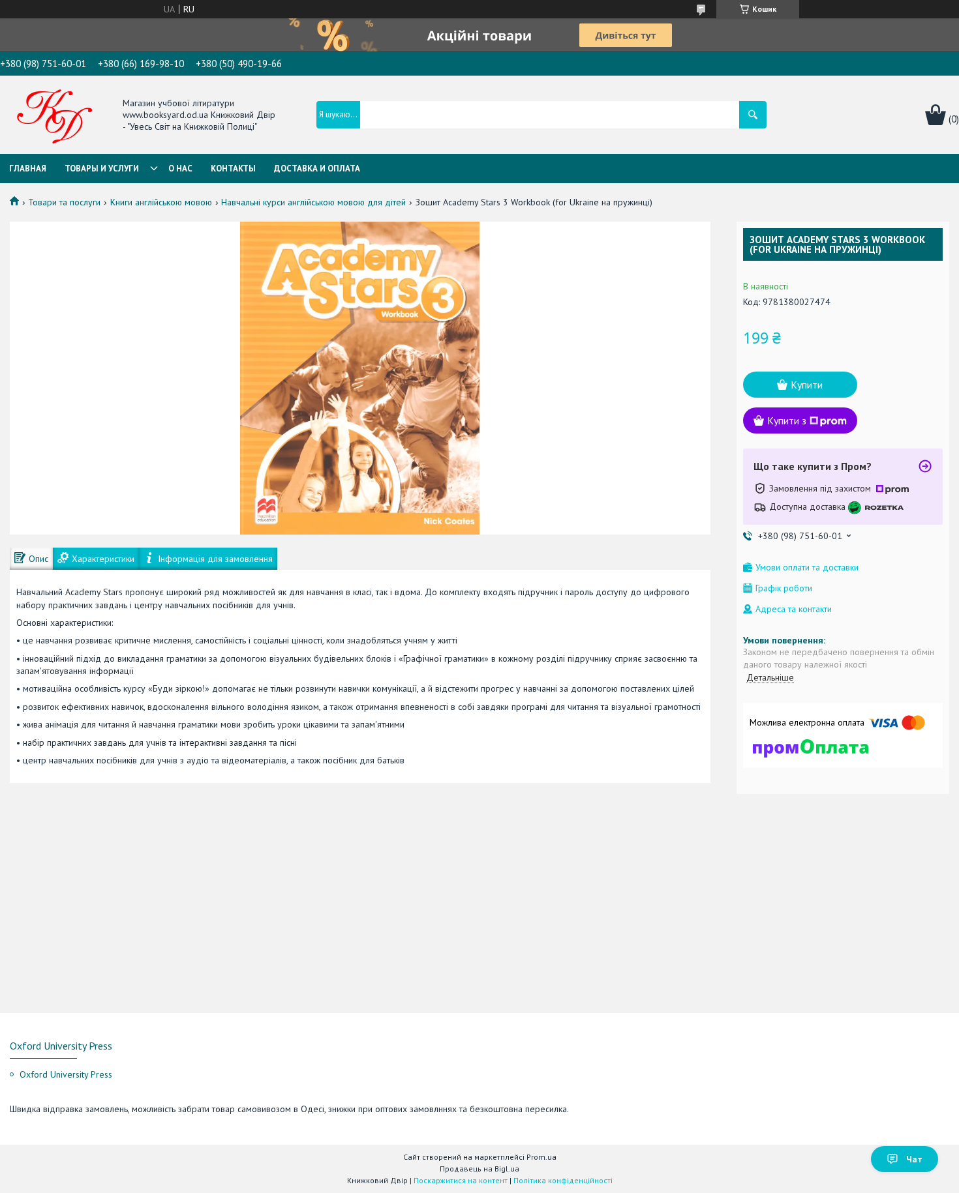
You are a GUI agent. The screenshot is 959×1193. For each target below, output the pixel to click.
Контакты (233, 168)
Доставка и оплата (317, 168)
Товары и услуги (102, 168)
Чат (914, 1159)
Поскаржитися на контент (461, 1180)
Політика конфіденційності (563, 1180)
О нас (180, 168)
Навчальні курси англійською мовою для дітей (313, 202)
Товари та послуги (64, 202)
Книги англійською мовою (161, 202)
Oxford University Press (66, 1074)
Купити (807, 384)
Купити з (786, 420)
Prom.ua (541, 1157)
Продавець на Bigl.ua (479, 1168)
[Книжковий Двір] (55, 116)
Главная (27, 168)
